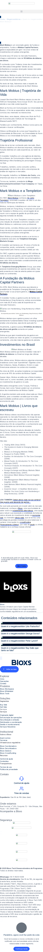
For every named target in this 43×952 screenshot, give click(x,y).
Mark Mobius (13, 198)
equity (32, 525)
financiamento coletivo (9, 525)
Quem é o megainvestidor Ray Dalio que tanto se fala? (20, 649)
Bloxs (20, 508)
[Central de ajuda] (21, 778)
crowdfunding (25, 522)
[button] (21, 11)
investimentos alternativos (23, 511)
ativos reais (19, 518)
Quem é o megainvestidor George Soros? (20, 633)
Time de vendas (21, 793)
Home (2, 19)
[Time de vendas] (21, 788)
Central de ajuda (21, 783)
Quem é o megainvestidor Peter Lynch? (19, 641)
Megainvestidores (14, 19)
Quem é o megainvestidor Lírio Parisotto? (20, 626)
